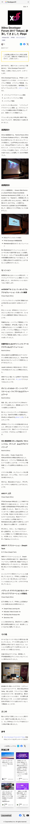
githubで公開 (19, 417)
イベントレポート (21, 37)
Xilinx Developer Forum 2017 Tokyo (14, 737)
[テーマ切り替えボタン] (28, 2)
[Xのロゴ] (24, 815)
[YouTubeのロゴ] (27, 815)
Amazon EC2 (6, 37)
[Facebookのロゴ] (20, 815)
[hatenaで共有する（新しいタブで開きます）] (21, 44)
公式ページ (22, 88)
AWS (4, 40)
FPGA (13, 37)
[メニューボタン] (2, 2)
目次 (24, 7)
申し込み (18, 379)
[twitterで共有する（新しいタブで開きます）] (28, 44)
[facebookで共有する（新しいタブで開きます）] (24, 44)
